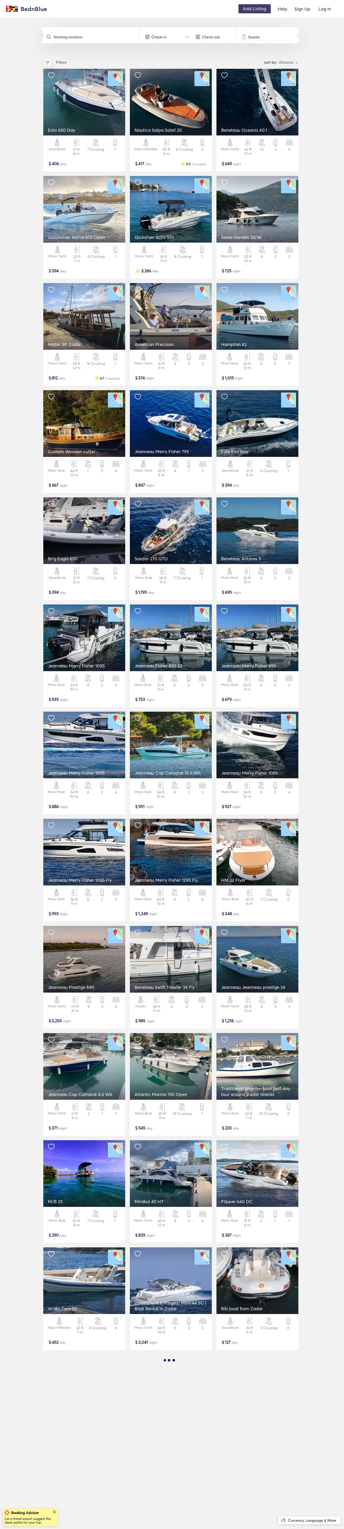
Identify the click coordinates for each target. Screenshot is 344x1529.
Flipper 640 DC (237, 1201)
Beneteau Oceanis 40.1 (244, 130)
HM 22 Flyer (233, 880)
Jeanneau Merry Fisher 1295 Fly (166, 880)
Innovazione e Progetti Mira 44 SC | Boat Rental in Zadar (170, 1305)
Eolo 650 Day (61, 130)
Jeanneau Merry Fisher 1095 (76, 666)
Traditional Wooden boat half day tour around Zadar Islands (255, 1091)
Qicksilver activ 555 (154, 237)
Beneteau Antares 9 (241, 558)
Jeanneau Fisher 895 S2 (158, 666)
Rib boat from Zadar (242, 1308)
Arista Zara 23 (62, 1308)
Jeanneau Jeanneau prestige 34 (253, 987)
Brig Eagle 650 (62, 558)
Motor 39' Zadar (64, 344)
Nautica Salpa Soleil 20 (158, 130)
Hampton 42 (234, 344)
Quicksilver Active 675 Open (76, 237)
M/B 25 (55, 1201)
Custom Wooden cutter (71, 451)
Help (282, 9)
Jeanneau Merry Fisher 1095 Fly (80, 880)
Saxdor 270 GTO (151, 558)
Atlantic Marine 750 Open (161, 1094)
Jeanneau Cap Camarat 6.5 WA (80, 1094)
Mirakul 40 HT (149, 1201)
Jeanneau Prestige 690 (71, 987)
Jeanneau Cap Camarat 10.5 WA (168, 773)
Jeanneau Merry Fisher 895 (248, 666)
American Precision (154, 344)
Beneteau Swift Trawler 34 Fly (165, 987)
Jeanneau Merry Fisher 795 (162, 451)
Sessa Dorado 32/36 (241, 237)
